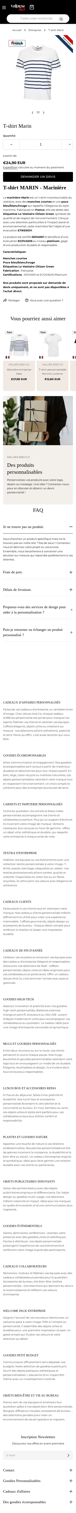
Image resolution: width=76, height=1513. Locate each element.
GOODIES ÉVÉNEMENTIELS (22, 1226)
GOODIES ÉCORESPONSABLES (24, 755)
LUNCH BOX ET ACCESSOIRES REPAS (29, 1088)
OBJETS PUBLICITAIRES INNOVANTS (29, 1181)
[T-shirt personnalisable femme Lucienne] (53, 345)
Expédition (10, 167)
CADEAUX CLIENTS (17, 901)
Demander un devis (38, 177)
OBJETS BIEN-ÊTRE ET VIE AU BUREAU (31, 1395)
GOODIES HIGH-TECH (18, 999)
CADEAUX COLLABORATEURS (25, 1266)
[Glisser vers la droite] (43, 112)
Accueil (16, 30)
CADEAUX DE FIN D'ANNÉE (23, 950)
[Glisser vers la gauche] (32, 112)
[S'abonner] (68, 1455)
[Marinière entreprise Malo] (19, 345)
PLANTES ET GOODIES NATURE (25, 1137)
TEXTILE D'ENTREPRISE (20, 853)
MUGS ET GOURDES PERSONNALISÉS (29, 1043)
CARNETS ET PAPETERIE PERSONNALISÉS (32, 804)
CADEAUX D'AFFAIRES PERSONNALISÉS (31, 702)
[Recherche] (61, 19)
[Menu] (4, 7)
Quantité (9, 135)
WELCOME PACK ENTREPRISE (24, 1310)
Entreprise (35, 30)
